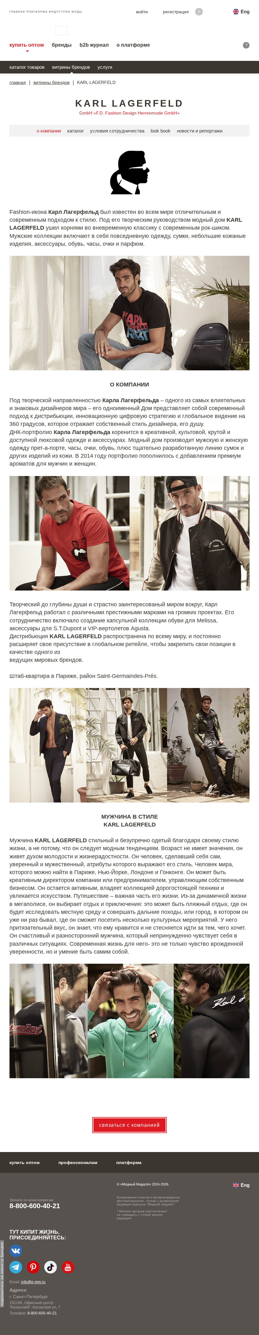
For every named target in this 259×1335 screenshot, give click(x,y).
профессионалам (77, 1162)
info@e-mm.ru (33, 1282)
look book (161, 130)
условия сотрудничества (117, 130)
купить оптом (26, 45)
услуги (105, 67)
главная (17, 82)
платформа (129, 1162)
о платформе (133, 45)
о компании (49, 130)
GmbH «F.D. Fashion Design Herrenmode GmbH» (129, 112)
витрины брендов (71, 67)
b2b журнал (94, 45)
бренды (62, 45)
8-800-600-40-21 (34, 1206)
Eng (245, 11)
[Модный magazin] (26, 31)
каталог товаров (27, 67)
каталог (75, 130)
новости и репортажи (199, 130)
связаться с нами (62, 30)
